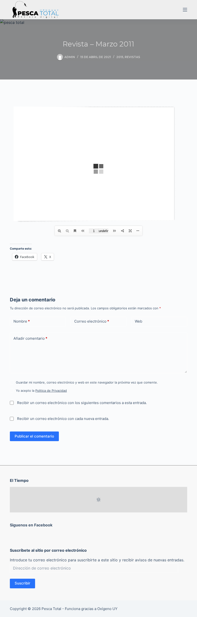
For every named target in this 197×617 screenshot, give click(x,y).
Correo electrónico (91, 321)
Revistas (132, 57)
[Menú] (185, 9)
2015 (119, 57)
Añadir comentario (30, 338)
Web (138, 321)
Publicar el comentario (34, 436)
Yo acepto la (41, 390)
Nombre (21, 321)
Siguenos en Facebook (31, 525)
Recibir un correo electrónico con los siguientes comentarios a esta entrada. (82, 402)
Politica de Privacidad (51, 390)
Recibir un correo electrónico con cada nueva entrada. (63, 418)
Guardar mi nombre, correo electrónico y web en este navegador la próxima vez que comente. (87, 382)
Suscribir (22, 583)
